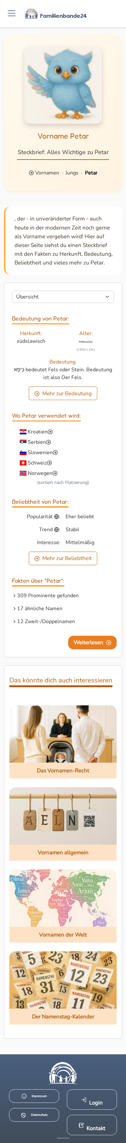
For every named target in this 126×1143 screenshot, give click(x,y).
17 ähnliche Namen (39, 608)
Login (96, 1102)
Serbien (37, 442)
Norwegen (40, 473)
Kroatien (37, 431)
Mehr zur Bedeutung (67, 393)
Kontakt (96, 1128)
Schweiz (37, 462)
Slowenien (40, 452)
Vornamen (47, 172)
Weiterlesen (88, 642)
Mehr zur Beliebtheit (67, 558)
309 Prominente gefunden (48, 595)
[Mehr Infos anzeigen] (63, 1138)
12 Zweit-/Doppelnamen (46, 621)
